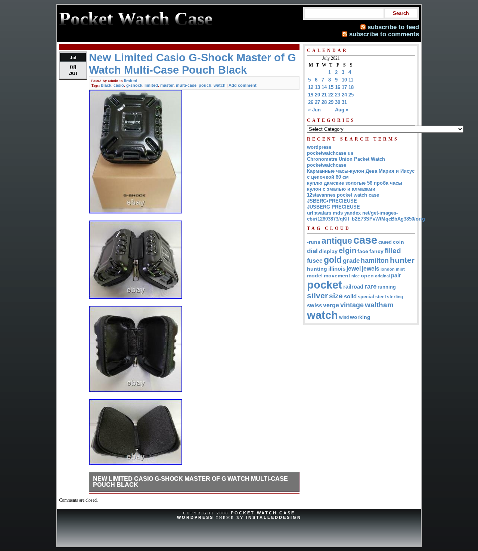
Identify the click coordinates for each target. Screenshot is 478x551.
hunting (317, 269)
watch (220, 85)
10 (344, 80)
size (336, 296)
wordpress (319, 147)
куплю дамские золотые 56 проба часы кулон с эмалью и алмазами (354, 186)
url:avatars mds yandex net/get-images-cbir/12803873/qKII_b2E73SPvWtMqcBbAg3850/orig (366, 216)
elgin (347, 250)
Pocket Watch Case (263, 513)
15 (330, 87)
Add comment (243, 85)
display (328, 251)
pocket (324, 285)
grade (351, 260)
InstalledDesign (273, 517)
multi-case (186, 85)
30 (337, 102)
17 (344, 87)
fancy (376, 251)
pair (396, 275)
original (382, 276)
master (167, 85)
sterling (395, 296)
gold (333, 260)
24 (344, 95)
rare (370, 286)
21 (324, 95)
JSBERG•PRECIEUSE (332, 201)
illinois (336, 268)
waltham (379, 305)
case (365, 240)
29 (330, 102)
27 (317, 102)
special (366, 296)
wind (344, 317)
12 (310, 87)
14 (324, 87)
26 (310, 102)
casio (119, 85)
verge (331, 305)
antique (337, 241)
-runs (313, 242)
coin (398, 242)
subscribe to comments (384, 34)
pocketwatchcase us (330, 153)
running (387, 287)
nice (355, 276)
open (367, 275)
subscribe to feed (393, 27)
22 (330, 95)
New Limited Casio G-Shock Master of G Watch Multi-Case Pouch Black (190, 481)
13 (317, 87)
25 (351, 95)
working (360, 317)
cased (385, 242)
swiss (314, 305)
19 (310, 95)
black (106, 85)
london (388, 269)
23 (337, 95)
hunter (402, 260)
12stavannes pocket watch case (343, 195)
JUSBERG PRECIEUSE (333, 207)
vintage (352, 305)
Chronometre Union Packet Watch (346, 159)
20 (317, 95)
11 (350, 80)
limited (130, 81)
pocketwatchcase (326, 165)
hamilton (375, 260)
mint (400, 269)
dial (312, 251)
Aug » (341, 110)
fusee (315, 261)
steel (380, 296)
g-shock (134, 85)
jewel (354, 268)
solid (350, 296)
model (315, 275)
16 (337, 87)
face (362, 251)
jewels (370, 268)
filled (393, 251)
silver (317, 295)
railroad (353, 286)
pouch (205, 85)
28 (324, 102)
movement (337, 275)
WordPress (195, 517)
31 (344, 102)
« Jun (314, 110)
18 (351, 87)
